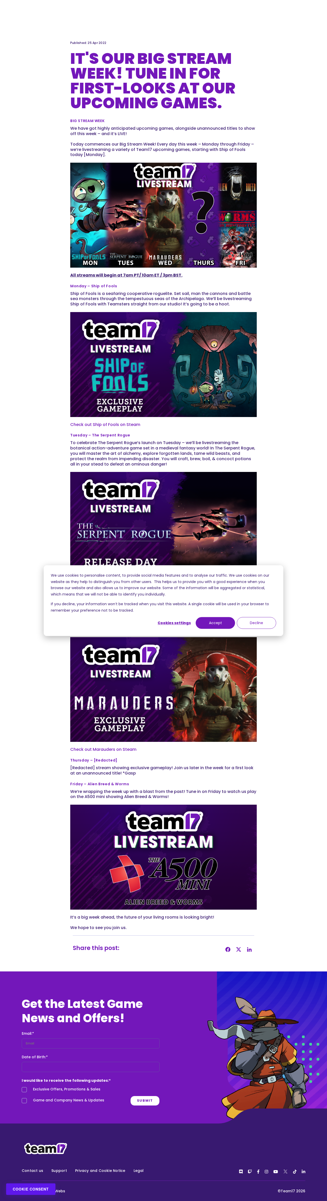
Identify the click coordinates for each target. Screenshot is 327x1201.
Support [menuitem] (59, 1170)
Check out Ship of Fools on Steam (105, 424)
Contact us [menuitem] (32, 1170)
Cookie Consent (31, 1189)
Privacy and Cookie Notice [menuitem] (100, 1170)
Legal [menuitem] (139, 1170)
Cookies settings (174, 622)
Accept (215, 622)
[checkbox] (91, 1096)
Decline (256, 622)
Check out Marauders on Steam (103, 749)
